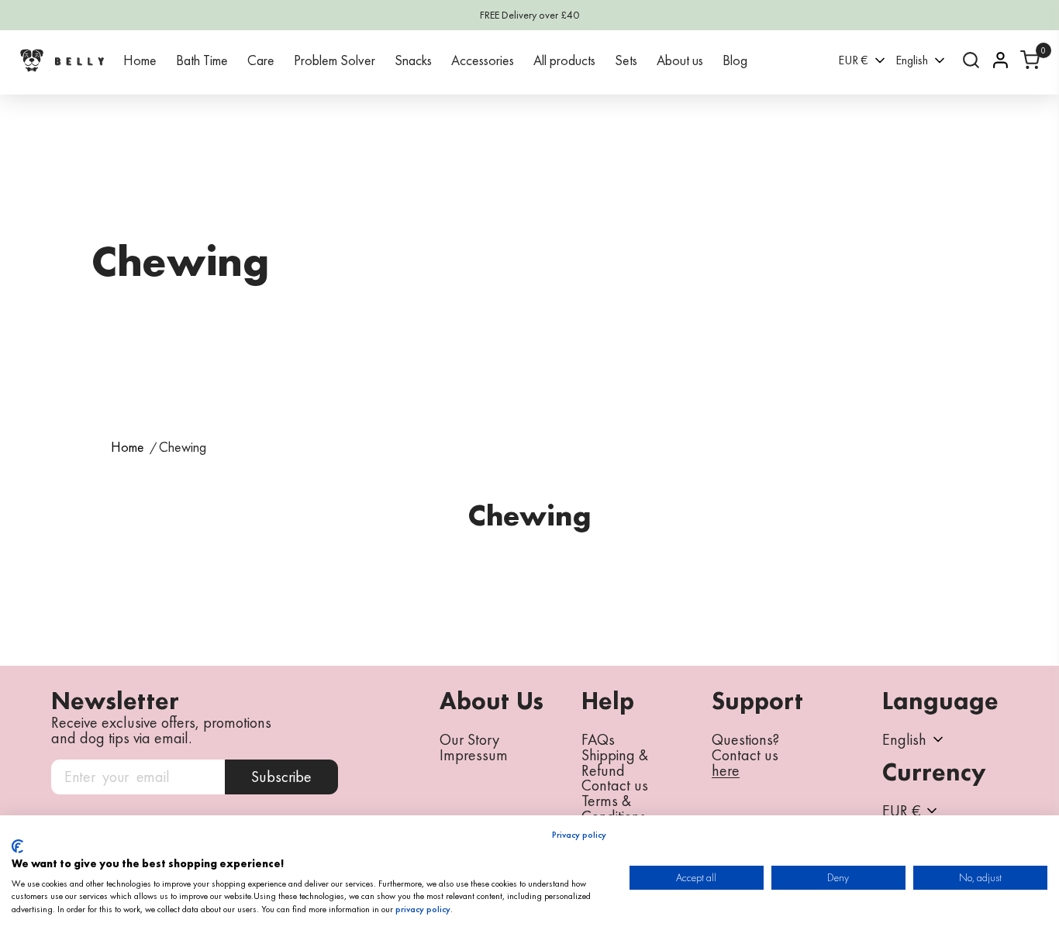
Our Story (469, 739)
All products (564, 60)
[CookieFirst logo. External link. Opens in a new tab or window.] (17, 846)
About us (680, 60)
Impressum (474, 755)
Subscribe (281, 776)
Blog (735, 60)
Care (260, 60)
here (726, 771)
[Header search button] (971, 60)
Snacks (413, 60)
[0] (1030, 60)
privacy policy (422, 909)
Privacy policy (579, 834)
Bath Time (202, 60)
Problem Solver (334, 60)
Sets (626, 60)
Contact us (614, 785)
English (911, 60)
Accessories (482, 60)
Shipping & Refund (614, 762)
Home (140, 60)
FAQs (598, 739)
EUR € (853, 60)
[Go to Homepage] (62, 60)
